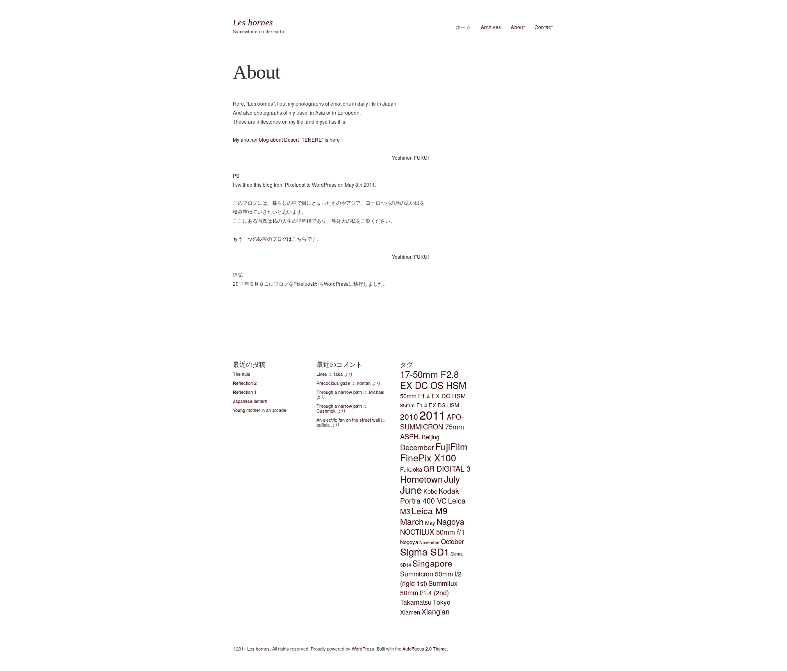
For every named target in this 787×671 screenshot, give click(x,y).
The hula (241, 374)
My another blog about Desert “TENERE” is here (286, 139)
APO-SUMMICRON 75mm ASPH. (432, 426)
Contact (544, 26)
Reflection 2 (245, 383)
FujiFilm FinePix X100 (434, 451)
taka (338, 374)
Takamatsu (416, 602)
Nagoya (450, 521)
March (412, 521)
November (429, 542)
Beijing (430, 436)
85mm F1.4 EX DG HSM (429, 405)
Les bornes (253, 22)
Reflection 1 (245, 392)
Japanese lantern (250, 401)
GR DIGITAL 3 (447, 468)
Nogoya (409, 542)
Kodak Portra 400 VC (429, 496)
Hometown (421, 478)
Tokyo (441, 602)
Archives (491, 26)
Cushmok (326, 410)
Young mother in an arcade (259, 410)
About (518, 26)
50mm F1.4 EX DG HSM (433, 395)
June (411, 489)
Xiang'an (435, 611)
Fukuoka (411, 469)
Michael (376, 392)
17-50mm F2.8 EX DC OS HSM (433, 379)
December (417, 447)
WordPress (363, 648)
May (430, 522)
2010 (409, 416)
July (452, 478)
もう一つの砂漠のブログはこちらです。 (277, 238)
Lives (321, 374)
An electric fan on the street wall (348, 419)
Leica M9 (430, 510)
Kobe (430, 491)
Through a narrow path (339, 392)
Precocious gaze (333, 383)
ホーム (463, 26)
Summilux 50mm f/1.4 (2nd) (428, 587)
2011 (432, 414)
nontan (364, 383)
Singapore (432, 563)
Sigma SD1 (424, 551)
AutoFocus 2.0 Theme (425, 648)
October (452, 541)
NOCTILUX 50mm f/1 (432, 532)
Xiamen (410, 612)
